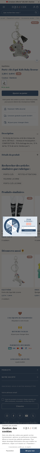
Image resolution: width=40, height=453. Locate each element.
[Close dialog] (3, 218)
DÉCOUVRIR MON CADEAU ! (28, 230)
